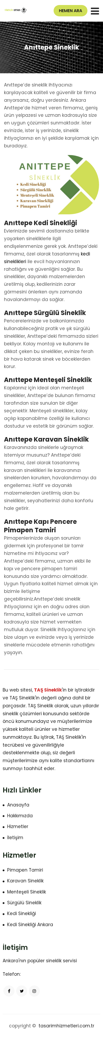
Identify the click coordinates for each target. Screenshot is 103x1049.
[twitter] (21, 991)
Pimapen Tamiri (25, 870)
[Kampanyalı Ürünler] (16, 10)
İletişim (15, 837)
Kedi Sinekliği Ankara (30, 924)
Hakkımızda (20, 816)
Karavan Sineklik (25, 881)
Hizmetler (17, 826)
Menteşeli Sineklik (26, 892)
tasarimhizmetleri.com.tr (66, 1026)
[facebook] (9, 991)
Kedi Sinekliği (21, 913)
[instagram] (34, 991)
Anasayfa (18, 805)
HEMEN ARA (70, 11)
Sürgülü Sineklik (24, 903)
